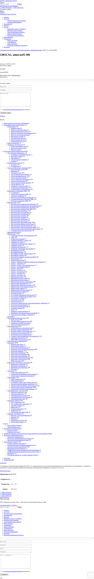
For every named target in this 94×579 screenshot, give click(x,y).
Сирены (13, 161)
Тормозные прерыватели (15, 437)
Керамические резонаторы (19, 367)
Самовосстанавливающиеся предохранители (25, 336)
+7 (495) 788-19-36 (17, 7)
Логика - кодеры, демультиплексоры (22, 265)
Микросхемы (29, 50)
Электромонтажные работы (16, 32)
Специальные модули (18, 141)
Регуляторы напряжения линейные (22, 296)
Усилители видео (16, 301)
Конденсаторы (11, 202)
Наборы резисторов (17, 344)
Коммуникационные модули (20, 131)
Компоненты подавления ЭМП (17, 191)
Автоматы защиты (17, 405)
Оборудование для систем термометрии (16, 123)
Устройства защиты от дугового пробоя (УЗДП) (22, 455)
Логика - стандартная (17, 272)
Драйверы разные (16, 245)
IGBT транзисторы (17, 379)
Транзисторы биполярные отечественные (24, 386)
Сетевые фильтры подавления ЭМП (22, 199)
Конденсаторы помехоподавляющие (22, 197)
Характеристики (9, 460)
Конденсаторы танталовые (19, 220)
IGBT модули (15, 319)
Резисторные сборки (17, 346)
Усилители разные (16, 308)
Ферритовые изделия (17, 420)
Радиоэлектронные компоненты (15, 50)
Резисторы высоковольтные (19, 348)
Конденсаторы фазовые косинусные (22, 224)
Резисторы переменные (18, 353)
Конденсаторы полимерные (19, 214)
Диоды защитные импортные (20, 179)
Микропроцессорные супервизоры (22, 282)
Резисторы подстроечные (19, 354)
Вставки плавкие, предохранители (22, 331)
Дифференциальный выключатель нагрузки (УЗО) (23, 452)
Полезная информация (14, 22)
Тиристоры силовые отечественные (22, 376)
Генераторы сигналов (18, 239)
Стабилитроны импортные (19, 187)
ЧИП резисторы (16, 361)
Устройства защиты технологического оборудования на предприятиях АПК (27, 433)
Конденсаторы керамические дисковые (23, 207)
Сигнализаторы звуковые (19, 159)
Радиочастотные (16, 293)
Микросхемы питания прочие (20, 290)
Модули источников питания (20, 135)
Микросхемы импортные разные (21, 285)
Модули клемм (15, 149)
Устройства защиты (13, 400)
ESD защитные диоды (18, 169)
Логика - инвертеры (17, 263)
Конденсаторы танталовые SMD (21, 222)
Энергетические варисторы (19, 412)
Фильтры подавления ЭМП (19, 201)
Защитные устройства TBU (19, 186)
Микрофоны (15, 158)
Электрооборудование (11, 442)
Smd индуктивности (17, 392)
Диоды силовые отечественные (21, 182)
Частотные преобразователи (12, 435)
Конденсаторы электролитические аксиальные (25, 229)
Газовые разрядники (17, 409)
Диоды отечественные (18, 181)
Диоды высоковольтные (18, 178)
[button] (5, 499)
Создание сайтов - (8, 505)
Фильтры (14, 369)
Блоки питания (12, 430)
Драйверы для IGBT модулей (20, 323)
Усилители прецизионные (19, 305)
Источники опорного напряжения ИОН (23, 257)
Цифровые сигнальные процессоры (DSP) (24, 313)
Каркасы (13, 417)
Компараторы (37, 50)
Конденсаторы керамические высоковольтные (25, 206)
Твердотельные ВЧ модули (19, 324)
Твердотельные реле (13, 427)
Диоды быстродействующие (20, 174)
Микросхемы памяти (17, 288)
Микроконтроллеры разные (19, 280)
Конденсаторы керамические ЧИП (22, 209)
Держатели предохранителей (20, 333)
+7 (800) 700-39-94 (5, 7)
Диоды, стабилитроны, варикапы (17, 168)
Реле (5, 423)
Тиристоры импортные (18, 372)
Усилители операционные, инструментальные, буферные (29, 303)
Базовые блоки (15, 128)
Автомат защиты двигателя (16, 443)
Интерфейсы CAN (17, 250)
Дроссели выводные (17, 394)
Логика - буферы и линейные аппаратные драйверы (27, 262)
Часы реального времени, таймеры (22, 315)
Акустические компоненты (15, 153)
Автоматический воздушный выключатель (20, 445)
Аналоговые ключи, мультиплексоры (22, 235)
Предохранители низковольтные (21, 334)
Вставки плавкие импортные (20, 329)
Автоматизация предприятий (16, 20)
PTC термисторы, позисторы (20, 404)
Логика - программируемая (19, 267)
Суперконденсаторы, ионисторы (21, 230)
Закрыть (2, 116)
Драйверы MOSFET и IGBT (20, 240)
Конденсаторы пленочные (19, 211)
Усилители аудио (16, 300)
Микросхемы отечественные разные (22, 286)
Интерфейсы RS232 (17, 252)
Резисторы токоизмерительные (20, 357)
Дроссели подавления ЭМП (19, 194)
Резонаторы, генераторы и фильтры (18, 362)
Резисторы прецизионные (19, 356)
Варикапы (14, 171)
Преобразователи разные (19, 291)
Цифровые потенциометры (19, 311)
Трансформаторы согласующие (20, 397)
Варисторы (14, 407)
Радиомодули (15, 166)
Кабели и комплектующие (19, 130)
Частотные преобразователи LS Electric (19, 438)
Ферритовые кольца (17, 422)
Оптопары (10, 316)
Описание (7, 458)
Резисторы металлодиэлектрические (22, 349)
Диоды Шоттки (16, 184)
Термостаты (14, 410)
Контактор (10, 453)
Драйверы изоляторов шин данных (22, 244)
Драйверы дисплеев (17, 242)
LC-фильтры (15, 192)
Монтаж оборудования (14, 34)
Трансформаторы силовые (19, 395)
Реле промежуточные (14, 425)
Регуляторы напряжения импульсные (22, 295)
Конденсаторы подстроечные (20, 212)
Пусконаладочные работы (15, 35)
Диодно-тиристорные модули (20, 321)
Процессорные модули (18, 140)
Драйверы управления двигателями (22, 249)
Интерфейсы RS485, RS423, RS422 (22, 253)
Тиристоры (10, 371)
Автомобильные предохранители (21, 328)
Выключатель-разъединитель (16, 448)
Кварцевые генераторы (18, 364)
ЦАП (12, 310)
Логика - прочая (16, 268)
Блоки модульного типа (18, 148)
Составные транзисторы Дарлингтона (23, 382)
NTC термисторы (16, 402)
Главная (2, 50)
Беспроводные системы (14, 163)
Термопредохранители (18, 338)
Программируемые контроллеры (14, 125)
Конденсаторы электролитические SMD (23, 227)
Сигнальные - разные (17, 298)
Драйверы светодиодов (18, 247)
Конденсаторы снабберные (19, 219)
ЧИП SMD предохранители (19, 339)
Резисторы (10, 343)
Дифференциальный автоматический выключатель (23, 450)
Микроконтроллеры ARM (19, 278)
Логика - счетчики (17, 273)
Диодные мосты (16, 173)
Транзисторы (11, 377)
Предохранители (12, 326)
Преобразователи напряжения (16, 341)
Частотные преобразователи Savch (18, 440)
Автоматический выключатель (17, 447)
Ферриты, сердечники (14, 414)
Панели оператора (13, 143)
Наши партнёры (12, 40)
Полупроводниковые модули (16, 318)
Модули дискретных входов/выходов (22, 133)
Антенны (14, 164)
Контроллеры (11, 126)
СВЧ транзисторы (16, 381)
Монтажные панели (17, 136)
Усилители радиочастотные (19, 306)
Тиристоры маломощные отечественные (23, 374)
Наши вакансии (12, 44)
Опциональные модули (18, 138)
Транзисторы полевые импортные (21, 387)
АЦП (12, 237)
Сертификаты (11, 42)
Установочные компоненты (12, 428)
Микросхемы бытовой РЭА (19, 283)
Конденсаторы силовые (18, 217)
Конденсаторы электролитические (22, 225)
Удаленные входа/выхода (15, 145)
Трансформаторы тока (18, 399)
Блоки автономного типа (19, 146)
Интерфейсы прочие (17, 255)
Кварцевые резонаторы (18, 366)
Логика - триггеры (17, 275)
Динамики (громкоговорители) (21, 154)
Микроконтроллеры (13, 232)
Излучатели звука (16, 156)
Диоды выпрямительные (19, 176)
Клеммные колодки (13, 432)
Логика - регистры (17, 270)
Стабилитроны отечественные (20, 189)
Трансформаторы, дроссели (16, 390)
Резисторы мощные (17, 351)
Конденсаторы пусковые (18, 216)
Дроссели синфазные (17, 196)
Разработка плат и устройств (16, 29)
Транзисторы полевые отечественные (23, 389)
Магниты (14, 419)
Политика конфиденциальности (17, 45)
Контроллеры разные (17, 260)
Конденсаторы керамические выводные (23, 204)
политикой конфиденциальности (13, 109)
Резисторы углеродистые (19, 359)
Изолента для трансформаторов (21, 415)
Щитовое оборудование (14, 30)
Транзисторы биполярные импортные (23, 384)
